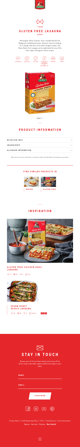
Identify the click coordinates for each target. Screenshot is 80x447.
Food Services (51, 421)
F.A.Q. (42, 421)
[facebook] (28, 408)
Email (21, 385)
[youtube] (44, 408)
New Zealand (51, 424)
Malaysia (42, 424)
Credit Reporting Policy (29, 421)
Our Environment (64, 421)
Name (21, 375)
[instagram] (36, 408)
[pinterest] (52, 408)
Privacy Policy (14, 421)
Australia (34, 424)
